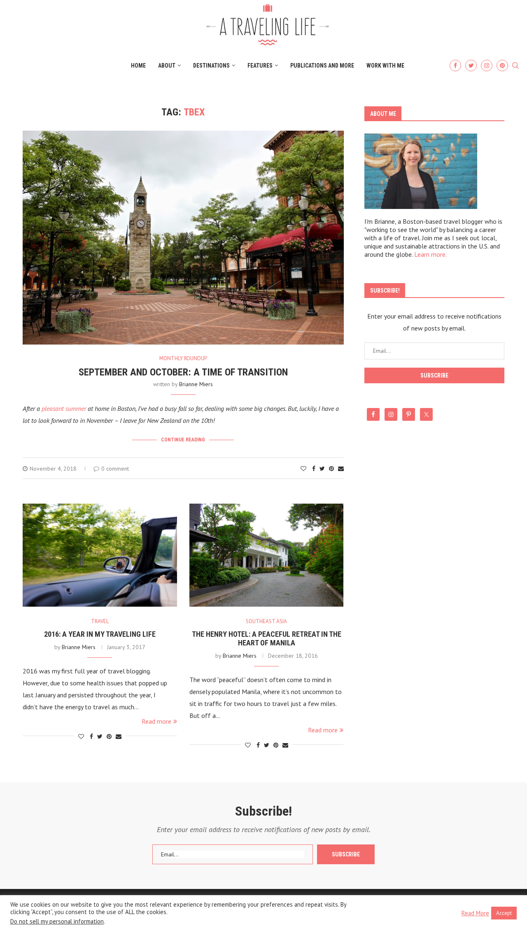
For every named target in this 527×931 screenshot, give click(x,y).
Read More (475, 913)
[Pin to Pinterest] (331, 468)
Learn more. (430, 254)
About (166, 65)
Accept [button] (504, 913)
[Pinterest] (502, 65)
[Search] (515, 66)
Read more (156, 721)
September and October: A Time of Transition (183, 372)
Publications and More (322, 65)
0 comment (115, 468)
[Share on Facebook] (313, 468)
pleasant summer (64, 408)
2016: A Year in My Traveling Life (100, 634)
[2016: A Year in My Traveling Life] (100, 555)
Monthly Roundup (183, 358)
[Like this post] (303, 468)
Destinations (211, 65)
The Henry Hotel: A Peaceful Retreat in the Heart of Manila (266, 638)
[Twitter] (471, 65)
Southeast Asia (266, 621)
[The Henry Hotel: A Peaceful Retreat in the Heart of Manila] (266, 555)
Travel (100, 621)
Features (260, 65)
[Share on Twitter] (322, 468)
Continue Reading (183, 440)
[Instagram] (486, 65)
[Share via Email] (341, 468)
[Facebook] (455, 65)
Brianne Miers (196, 384)
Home (138, 65)
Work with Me (385, 65)
